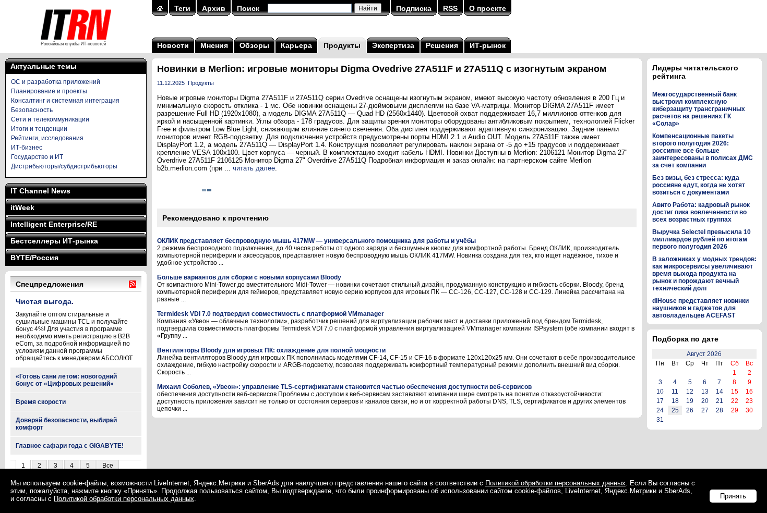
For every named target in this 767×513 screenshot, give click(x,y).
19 (689, 401)
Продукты (342, 45)
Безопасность (32, 110)
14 (719, 391)
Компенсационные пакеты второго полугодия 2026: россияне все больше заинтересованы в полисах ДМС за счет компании (702, 150)
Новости (173, 45)
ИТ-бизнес (26, 147)
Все (107, 465)
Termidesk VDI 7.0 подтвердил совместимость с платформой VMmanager (270, 313)
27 (705, 410)
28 (719, 410)
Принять (733, 496)
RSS (450, 8)
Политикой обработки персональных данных (555, 483)
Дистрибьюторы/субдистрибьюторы (64, 166)
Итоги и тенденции (39, 128)
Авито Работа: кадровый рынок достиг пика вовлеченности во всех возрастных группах (701, 212)
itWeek (22, 207)
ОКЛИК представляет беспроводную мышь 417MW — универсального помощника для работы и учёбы (316, 241)
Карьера (296, 45)
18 (675, 401)
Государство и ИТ (37, 157)
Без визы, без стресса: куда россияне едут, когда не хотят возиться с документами (698, 185)
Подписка (414, 8)
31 (660, 419)
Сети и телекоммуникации (50, 119)
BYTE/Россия (34, 257)
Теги (182, 8)
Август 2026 (704, 354)
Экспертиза (393, 45)
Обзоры (254, 45)
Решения (442, 45)
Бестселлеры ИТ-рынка (54, 241)
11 (675, 391)
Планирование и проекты (49, 91)
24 (660, 410)
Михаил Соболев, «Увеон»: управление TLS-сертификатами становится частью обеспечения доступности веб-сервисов (344, 386)
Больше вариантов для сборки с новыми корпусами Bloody (249, 277)
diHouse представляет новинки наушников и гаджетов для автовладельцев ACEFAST (700, 308)
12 (689, 391)
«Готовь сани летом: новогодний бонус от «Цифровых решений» (66, 380)
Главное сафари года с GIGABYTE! (70, 445)
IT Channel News (40, 191)
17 (660, 401)
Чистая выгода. (45, 301)
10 (660, 391)
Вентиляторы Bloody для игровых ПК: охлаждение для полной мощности (271, 350)
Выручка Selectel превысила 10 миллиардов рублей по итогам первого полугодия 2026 (701, 239)
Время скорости (41, 402)
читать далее (254, 168)
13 (705, 391)
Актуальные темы (43, 66)
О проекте (487, 8)
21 (719, 401)
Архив (213, 8)
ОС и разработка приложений (55, 82)
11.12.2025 (171, 83)
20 (705, 401)
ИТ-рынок (488, 45)
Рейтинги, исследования (47, 138)
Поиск (248, 8)
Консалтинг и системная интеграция (65, 100)
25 (675, 410)
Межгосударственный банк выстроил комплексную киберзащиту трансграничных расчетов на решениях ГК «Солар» (698, 109)
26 (689, 410)
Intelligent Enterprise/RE (53, 224)
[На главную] (75, 49)
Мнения (214, 45)
